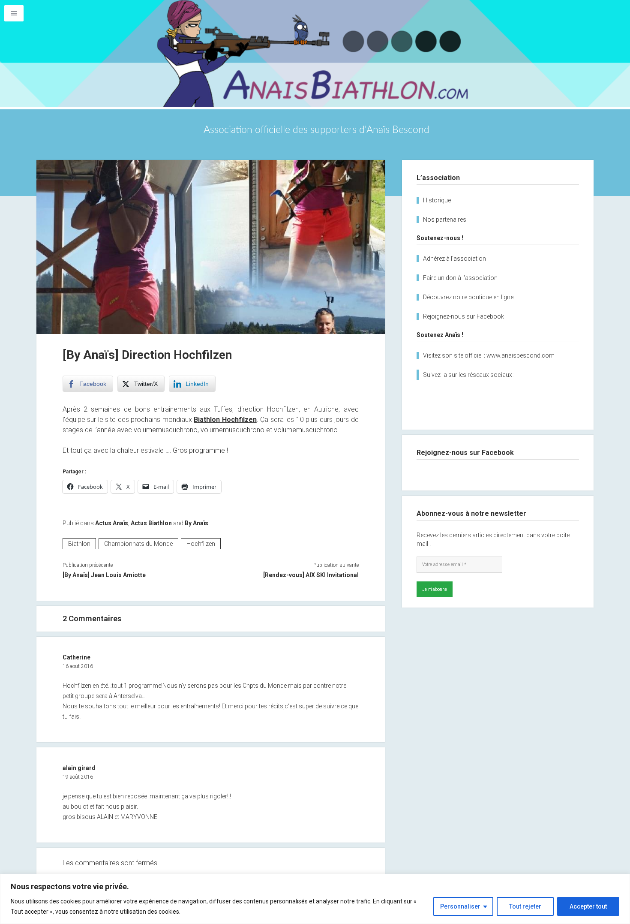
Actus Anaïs (111, 523)
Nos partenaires (444, 219)
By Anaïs (196, 523)
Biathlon (79, 543)
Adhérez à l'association (454, 258)
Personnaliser (460, 906)
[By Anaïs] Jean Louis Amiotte (104, 575)
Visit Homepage (315, 53)
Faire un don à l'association (460, 277)
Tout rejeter (525, 906)
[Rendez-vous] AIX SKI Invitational (310, 575)
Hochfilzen (200, 543)
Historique (437, 200)
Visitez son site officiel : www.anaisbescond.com (489, 355)
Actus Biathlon (151, 523)
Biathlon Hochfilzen (225, 419)
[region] (315, 899)
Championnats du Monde (138, 543)
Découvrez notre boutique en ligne (468, 297)
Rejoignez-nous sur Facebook (463, 316)
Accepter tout (588, 906)
